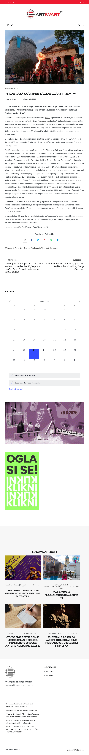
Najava (7, 88)
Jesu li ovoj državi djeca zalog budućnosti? (22, 710)
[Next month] (79, 301)
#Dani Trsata (23, 248)
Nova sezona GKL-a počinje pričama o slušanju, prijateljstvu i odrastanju (20, 721)
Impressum (50, 671)
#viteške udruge (52, 248)
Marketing (50, 675)
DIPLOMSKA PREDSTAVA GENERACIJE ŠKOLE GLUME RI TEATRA (22, 593)
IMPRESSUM (9, 2)
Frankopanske (44, 121)
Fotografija (50, 633)
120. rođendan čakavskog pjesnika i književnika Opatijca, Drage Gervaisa (65, 264)
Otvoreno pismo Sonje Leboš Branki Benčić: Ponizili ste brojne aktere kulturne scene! (22, 641)
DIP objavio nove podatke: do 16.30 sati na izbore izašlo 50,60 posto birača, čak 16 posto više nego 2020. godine (24, 266)
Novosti (14, 88)
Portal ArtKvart (10, 99)
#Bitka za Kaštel (11, 248)
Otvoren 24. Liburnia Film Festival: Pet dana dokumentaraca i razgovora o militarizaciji (22, 715)
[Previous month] (10, 301)
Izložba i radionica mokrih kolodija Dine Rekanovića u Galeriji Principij (61, 641)
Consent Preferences (75, 750)
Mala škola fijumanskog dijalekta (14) (61, 594)
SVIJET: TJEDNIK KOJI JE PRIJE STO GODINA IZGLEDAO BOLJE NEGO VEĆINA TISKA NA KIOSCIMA (22, 729)
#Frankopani (34, 248)
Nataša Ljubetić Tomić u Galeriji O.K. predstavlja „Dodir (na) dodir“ (19, 705)
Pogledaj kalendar (15, 389)
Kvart (52, 586)
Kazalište (8, 585)
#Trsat (42, 248)
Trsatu (47, 118)
